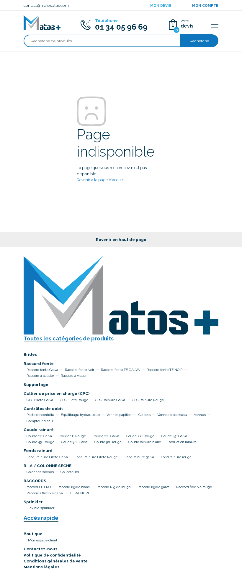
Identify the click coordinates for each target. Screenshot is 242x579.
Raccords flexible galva (45, 493)
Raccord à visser (73, 376)
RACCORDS (35, 480)
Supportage (36, 384)
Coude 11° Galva (39, 436)
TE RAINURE (80, 493)
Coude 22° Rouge (140, 436)
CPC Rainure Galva (110, 400)
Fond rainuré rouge (176, 457)
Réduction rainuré (182, 442)
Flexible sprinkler (40, 508)
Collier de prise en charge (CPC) (56, 393)
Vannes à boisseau (172, 415)
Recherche (199, 40)
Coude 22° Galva (106, 436)
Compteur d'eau (40, 421)
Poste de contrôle (40, 415)
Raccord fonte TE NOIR (165, 370)
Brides (30, 354)
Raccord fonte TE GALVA (120, 370)
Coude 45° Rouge (40, 442)
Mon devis (160, 6)
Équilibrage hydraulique (80, 415)
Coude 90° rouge (108, 442)
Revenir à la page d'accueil (101, 179)
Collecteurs (69, 472)
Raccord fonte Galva (42, 370)
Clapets (144, 415)
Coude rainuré (39, 429)
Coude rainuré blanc (144, 442)
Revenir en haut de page (121, 239)
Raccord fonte (39, 363)
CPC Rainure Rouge (148, 400)
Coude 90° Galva (74, 442)
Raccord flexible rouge (194, 487)
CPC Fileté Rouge (74, 400)
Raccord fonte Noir (79, 370)
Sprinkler (33, 501)
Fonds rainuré (38, 450)
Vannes (200, 415)
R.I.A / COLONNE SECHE (47, 465)
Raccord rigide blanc (74, 487)
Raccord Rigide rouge (114, 487)
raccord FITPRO (39, 487)
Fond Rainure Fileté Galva (47, 457)
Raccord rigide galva (153, 487)
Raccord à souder (40, 376)
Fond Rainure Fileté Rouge (96, 457)
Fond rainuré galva (139, 457)
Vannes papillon (119, 415)
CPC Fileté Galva (40, 400)
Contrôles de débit (43, 408)
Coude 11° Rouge (72, 436)
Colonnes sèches (40, 472)
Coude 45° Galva (174, 436)
